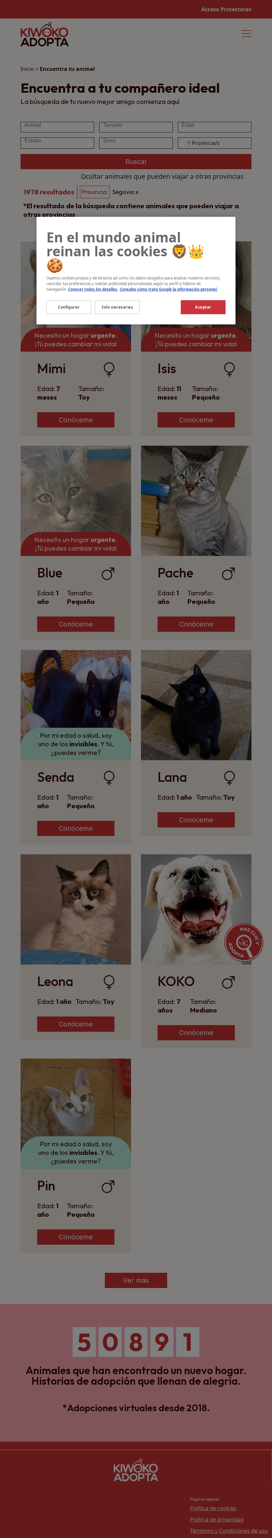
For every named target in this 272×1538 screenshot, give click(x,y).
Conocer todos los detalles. (93, 289)
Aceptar (203, 307)
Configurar (69, 307)
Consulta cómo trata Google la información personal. (169, 289)
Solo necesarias (117, 307)
